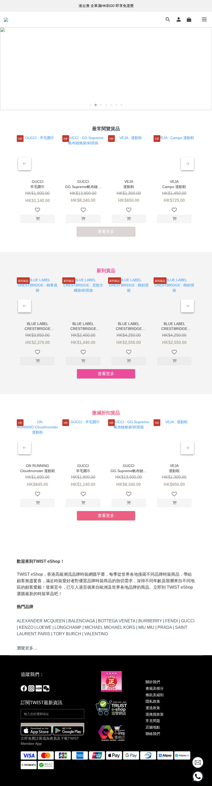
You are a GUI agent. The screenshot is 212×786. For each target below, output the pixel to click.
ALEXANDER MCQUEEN (41, 621)
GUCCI (187, 621)
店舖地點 (153, 727)
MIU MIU (146, 627)
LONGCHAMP (68, 627)
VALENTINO (96, 634)
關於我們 (153, 682)
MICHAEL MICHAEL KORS (110, 627)
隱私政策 (153, 701)
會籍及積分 (155, 688)
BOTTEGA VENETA (116, 621)
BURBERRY (150, 621)
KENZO (26, 627)
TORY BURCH (67, 634)
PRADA (164, 627)
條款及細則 (155, 695)
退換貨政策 (155, 714)
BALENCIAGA (81, 621)
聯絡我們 (153, 734)
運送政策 (153, 708)
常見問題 (153, 721)
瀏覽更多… (27, 648)
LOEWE (43, 627)
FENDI (171, 621)
